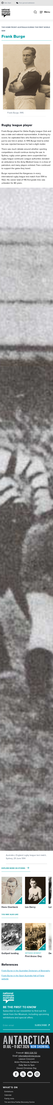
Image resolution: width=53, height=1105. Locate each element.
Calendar (7, 1095)
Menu (47, 12)
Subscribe (41, 1025)
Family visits (9, 1098)
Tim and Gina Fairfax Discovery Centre (19, 1102)
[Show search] (35, 12)
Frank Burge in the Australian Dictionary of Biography (25, 970)
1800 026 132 (30, 1052)
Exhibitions (8, 1091)
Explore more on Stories (13, 868)
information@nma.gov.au (29, 1055)
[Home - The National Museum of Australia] (5, 13)
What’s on (10, 1087)
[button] (26, 76)
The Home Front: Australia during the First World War (25, 29)
